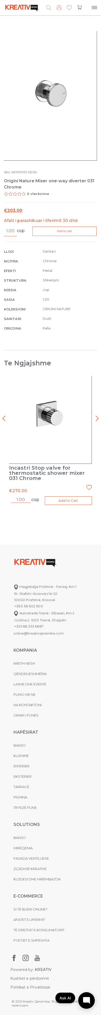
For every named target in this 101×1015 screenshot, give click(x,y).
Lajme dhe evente (29, 684)
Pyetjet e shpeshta (31, 940)
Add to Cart (68, 500)
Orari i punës (26, 715)
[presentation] (3, 418)
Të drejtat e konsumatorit (38, 930)
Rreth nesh (24, 663)
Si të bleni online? (30, 909)
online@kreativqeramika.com (38, 633)
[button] (69, 8)
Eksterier (22, 776)
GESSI (32, 172)
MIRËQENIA (23, 848)
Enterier (21, 766)
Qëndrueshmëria (30, 674)
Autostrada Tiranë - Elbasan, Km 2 (46, 613)
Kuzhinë (21, 756)
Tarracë (21, 787)
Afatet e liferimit (29, 919)
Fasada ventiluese (31, 858)
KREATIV (43, 969)
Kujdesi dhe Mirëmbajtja (37, 879)
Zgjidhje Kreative (30, 869)
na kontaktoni (27, 705)
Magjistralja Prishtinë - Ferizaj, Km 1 (47, 587)
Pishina (20, 797)
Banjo (19, 745)
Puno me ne (24, 694)
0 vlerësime (38, 194)
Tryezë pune (25, 807)
